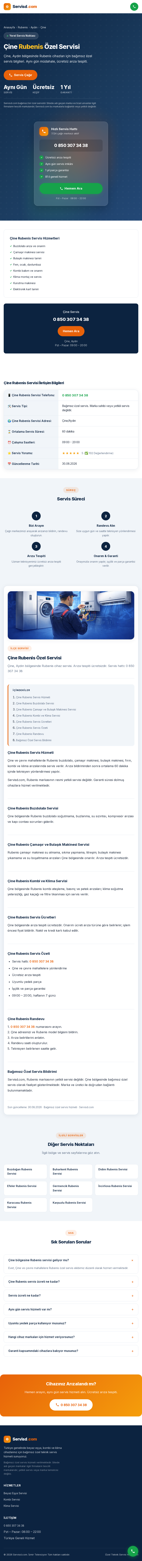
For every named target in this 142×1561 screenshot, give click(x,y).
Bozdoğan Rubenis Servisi (19, 1171)
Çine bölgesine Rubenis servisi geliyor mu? (38, 1260)
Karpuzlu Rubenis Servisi (69, 1202)
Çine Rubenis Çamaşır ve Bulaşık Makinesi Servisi (46, 709)
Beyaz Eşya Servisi (15, 1493)
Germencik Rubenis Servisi (66, 1188)
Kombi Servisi (12, 1499)
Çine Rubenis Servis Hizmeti (33, 697)
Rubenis (23, 27)
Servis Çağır (23, 75)
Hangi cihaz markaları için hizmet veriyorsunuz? (41, 1337)
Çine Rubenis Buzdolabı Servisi (35, 703)
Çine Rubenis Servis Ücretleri (34, 721)
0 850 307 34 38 (71, 145)
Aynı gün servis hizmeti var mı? (30, 1309)
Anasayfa (9, 27)
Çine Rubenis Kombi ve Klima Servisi (38, 715)
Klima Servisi (11, 1505)
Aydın (34, 27)
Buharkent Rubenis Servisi (65, 1171)
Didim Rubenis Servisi (112, 1169)
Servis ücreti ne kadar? (24, 1295)
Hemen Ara (73, 188)
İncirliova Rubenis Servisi (115, 1186)
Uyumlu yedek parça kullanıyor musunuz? (37, 1323)
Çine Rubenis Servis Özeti (32, 727)
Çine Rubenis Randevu (30, 733)
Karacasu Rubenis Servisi (19, 1205)
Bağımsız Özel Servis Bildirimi (33, 740)
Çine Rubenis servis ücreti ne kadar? (34, 1281)
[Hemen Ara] (133, 1551)
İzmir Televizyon (37, 1554)
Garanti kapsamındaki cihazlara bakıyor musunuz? (43, 1351)
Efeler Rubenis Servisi (21, 1186)
